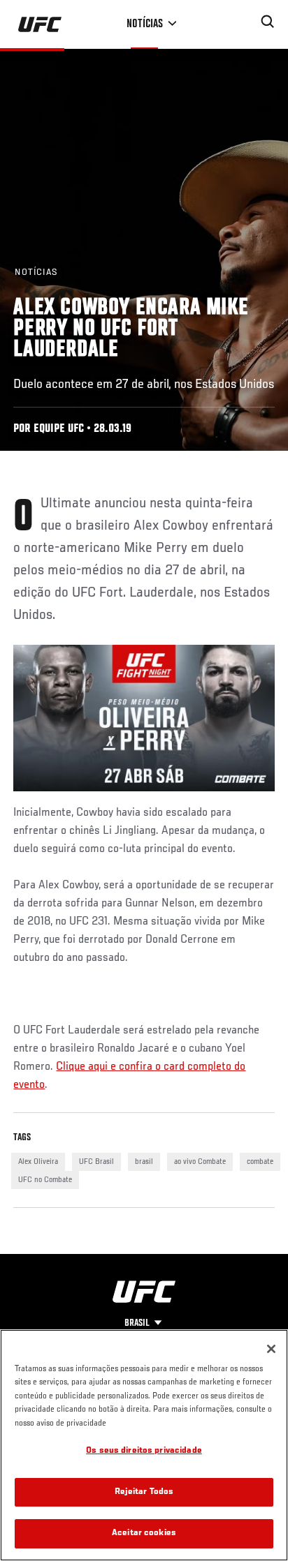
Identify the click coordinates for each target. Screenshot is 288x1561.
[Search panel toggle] (267, 21)
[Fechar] (271, 1349)
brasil (144, 1162)
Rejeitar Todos (144, 1492)
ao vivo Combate (200, 1162)
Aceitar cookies (144, 1533)
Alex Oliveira (38, 1162)
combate (260, 1162)
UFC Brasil (96, 1162)
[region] (144, 1445)
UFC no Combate (45, 1180)
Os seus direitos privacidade (144, 1451)
